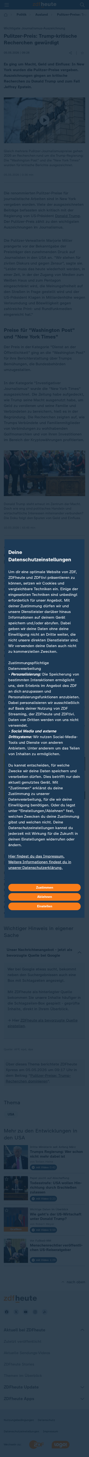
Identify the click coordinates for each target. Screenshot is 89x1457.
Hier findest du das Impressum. (36, 856)
